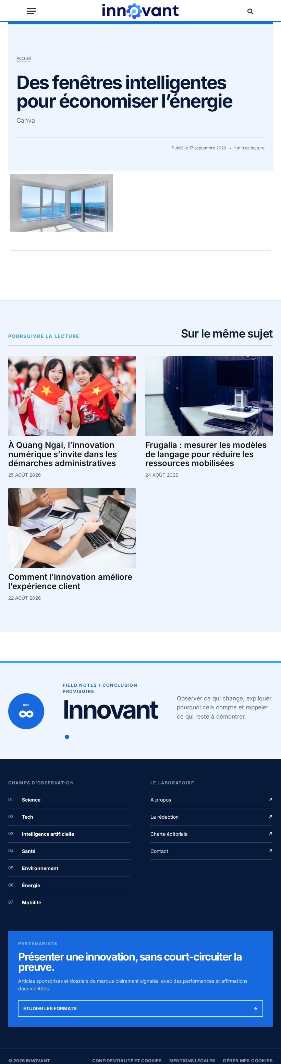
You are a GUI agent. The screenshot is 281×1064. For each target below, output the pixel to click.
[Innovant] (140, 11)
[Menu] (31, 11)
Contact (211, 851)
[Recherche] (249, 11)
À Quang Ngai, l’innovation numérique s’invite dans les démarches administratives (62, 454)
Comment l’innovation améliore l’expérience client (70, 582)
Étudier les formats (140, 1008)
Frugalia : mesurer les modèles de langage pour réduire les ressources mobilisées (206, 454)
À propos (211, 800)
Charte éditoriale (211, 834)
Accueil (23, 58)
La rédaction (211, 817)
